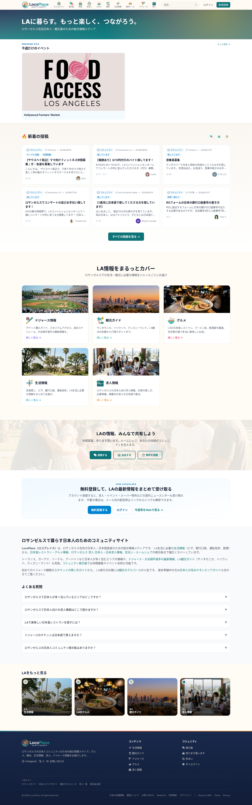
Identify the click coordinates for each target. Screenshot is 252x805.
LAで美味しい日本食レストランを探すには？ (126, 622)
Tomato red (80, 221)
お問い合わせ (57, 761)
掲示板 (189, 747)
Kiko (84, 178)
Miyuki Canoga (149, 221)
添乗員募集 (173, 160)
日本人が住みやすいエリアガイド (200, 570)
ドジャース (138, 758)
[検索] (196, 4)
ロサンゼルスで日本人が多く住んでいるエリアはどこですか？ (126, 597)
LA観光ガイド (186, 559)
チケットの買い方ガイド (72, 570)
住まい (189, 758)
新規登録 (223, 4)
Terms (217, 795)
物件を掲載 (152, 455)
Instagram (31, 761)
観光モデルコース (130, 570)
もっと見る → (224, 44)
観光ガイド (138, 753)
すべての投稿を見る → (126, 236)
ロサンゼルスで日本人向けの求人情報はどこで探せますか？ (126, 609)
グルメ (135, 764)
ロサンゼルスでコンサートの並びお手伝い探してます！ (55, 204)
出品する (126, 455)
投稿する (102, 455)
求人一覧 (83, 784)
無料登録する (99, 510)
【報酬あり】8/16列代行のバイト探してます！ (125, 160)
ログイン (208, 4)
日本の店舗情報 (117, 795)
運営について (133, 795)
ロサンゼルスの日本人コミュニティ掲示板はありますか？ (126, 647)
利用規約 (173, 795)
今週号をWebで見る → (149, 510)
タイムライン (193, 764)
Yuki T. (223, 217)
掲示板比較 (95, 784)
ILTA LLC (222, 174)
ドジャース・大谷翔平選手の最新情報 (151, 559)
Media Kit (161, 795)
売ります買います (195, 753)
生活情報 (179, 548)
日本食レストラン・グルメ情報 (49, 552)
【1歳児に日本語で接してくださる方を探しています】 (125, 204)
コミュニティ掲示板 (75, 563)
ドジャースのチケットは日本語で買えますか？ (126, 635)
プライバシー (186, 795)
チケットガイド (29, 784)
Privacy (226, 795)
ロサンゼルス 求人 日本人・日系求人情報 (96, 552)
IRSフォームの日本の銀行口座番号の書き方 (193, 202)
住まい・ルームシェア (138, 552)
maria (153, 174)
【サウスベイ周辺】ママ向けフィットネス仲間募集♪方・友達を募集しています (55, 162)
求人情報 (137, 769)
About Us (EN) (205, 795)
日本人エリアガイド (48, 784)
